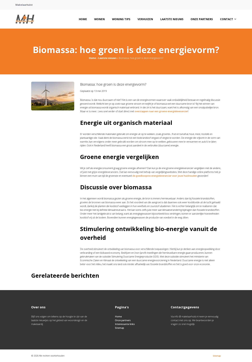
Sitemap (119, 327)
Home (83, 19)
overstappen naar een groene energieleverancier (161, 111)
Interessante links (125, 324)
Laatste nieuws (171, 19)
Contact (226, 19)
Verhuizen (145, 19)
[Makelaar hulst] (24, 19)
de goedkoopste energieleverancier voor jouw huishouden (165, 175)
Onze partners (202, 19)
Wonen (99, 19)
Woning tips (121, 19)
